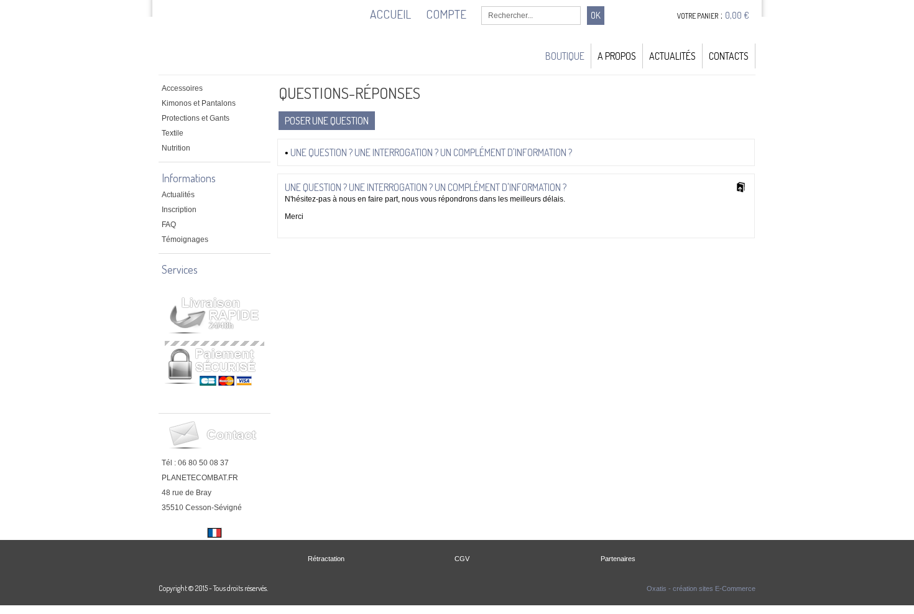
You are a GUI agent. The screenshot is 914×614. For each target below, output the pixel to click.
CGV (462, 558)
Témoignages (185, 239)
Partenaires (618, 558)
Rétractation (326, 558)
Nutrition (176, 148)
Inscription (179, 209)
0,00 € (737, 15)
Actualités (672, 56)
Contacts (729, 56)
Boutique (564, 56)
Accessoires (182, 88)
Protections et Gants (195, 118)
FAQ (169, 224)
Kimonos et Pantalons (199, 103)
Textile (172, 133)
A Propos (617, 56)
